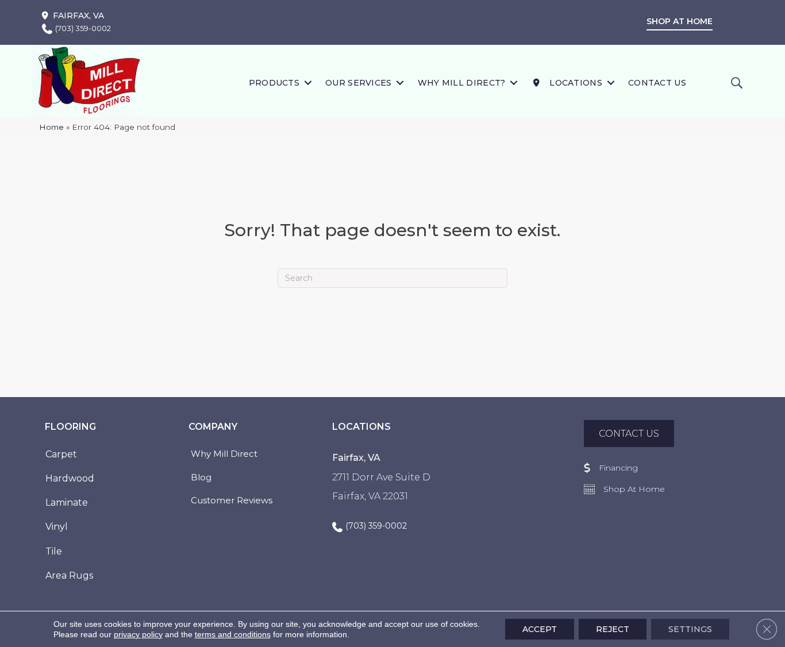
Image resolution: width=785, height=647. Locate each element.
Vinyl (56, 526)
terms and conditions (233, 634)
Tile (53, 551)
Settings (690, 629)
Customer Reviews (231, 500)
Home (51, 127)
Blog (201, 477)
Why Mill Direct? (462, 83)
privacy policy (138, 634)
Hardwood (69, 478)
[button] (307, 82)
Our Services (358, 83)
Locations (574, 83)
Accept (539, 629)
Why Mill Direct (224, 453)
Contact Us (657, 83)
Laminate (66, 502)
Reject (612, 629)
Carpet (61, 454)
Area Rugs (69, 575)
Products (274, 83)
